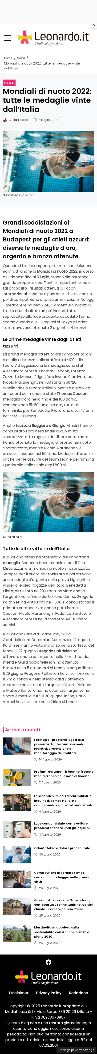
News (9, 83)
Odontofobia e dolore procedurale (62, 848)
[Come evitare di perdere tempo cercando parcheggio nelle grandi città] (17, 879)
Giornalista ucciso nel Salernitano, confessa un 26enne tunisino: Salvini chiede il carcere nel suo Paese (63, 904)
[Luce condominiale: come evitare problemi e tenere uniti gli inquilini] (17, 829)
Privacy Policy (48, 993)
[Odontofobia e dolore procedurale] (17, 854)
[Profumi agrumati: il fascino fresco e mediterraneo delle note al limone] (17, 778)
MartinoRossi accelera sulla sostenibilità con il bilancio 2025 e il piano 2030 (63, 931)
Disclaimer (18, 993)
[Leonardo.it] (53, 38)
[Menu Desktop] (7, 38)
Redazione (78, 993)
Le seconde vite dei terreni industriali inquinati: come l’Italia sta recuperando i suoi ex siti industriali (63, 800)
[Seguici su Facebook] (48, 962)
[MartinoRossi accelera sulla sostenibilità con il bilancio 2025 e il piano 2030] (17, 933)
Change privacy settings (76, 1050)
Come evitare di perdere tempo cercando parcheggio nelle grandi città (61, 877)
